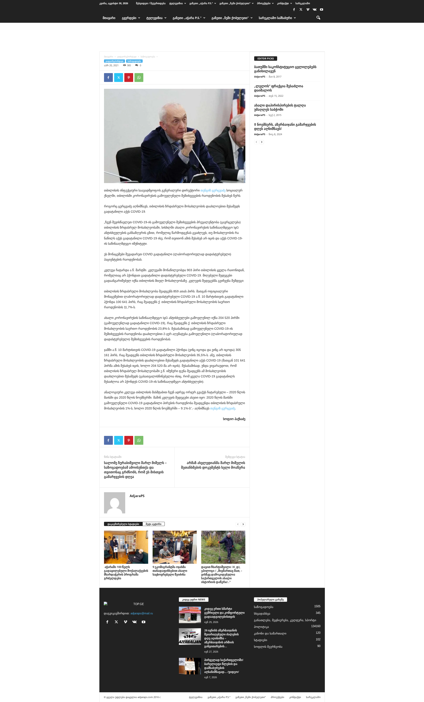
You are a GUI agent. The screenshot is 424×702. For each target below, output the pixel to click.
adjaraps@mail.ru (142, 613)
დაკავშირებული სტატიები (123, 524)
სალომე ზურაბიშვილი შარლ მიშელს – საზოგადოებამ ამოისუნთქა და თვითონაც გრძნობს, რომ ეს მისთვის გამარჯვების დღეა (135, 469)
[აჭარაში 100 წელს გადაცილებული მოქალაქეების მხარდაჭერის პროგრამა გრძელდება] (126, 547)
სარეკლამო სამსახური (275, 18)
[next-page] (243, 524)
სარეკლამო (302, 3)
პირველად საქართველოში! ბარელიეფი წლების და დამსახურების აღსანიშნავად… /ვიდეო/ (223, 666)
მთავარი (109, 18)
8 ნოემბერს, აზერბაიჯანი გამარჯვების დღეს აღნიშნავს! (285, 126)
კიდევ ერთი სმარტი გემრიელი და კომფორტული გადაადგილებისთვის (224, 613)
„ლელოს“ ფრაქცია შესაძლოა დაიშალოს (278, 88)
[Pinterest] (128, 77)
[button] (318, 18)
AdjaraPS (137, 496)
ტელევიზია (176, 3)
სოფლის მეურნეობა (268, 646)
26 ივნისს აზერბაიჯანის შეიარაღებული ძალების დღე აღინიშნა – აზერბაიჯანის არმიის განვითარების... (221, 638)
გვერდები (129, 18)
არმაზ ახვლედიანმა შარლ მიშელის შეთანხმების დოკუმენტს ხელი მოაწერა (213, 464)
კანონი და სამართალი (270, 633)
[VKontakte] (314, 10)
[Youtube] (321, 10)
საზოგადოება (148, 56)
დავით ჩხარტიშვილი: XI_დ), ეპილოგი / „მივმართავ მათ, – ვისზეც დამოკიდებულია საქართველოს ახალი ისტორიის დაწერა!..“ (221, 574)
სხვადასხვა (262, 613)
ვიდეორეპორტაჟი (126, 56)
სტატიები (260, 640)
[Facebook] (294, 10)
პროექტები (264, 3)
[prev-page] (238, 524)
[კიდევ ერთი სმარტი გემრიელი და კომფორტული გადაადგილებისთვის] (190, 615)
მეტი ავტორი (153, 524)
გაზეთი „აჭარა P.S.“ (201, 3)
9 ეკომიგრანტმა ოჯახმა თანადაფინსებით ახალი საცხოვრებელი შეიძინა (170, 570)
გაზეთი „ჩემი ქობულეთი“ (235, 3)
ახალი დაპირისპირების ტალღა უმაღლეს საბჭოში (280, 107)
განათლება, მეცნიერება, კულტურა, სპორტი (285, 620)
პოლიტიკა (261, 626)
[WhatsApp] (138, 77)
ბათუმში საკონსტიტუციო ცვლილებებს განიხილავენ (285, 68)
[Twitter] (301, 10)
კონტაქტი (283, 3)
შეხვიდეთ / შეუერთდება (151, 3)
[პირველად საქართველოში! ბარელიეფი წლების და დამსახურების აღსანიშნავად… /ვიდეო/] (190, 666)
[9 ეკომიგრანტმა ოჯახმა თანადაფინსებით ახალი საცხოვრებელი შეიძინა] (175, 547)
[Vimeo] (307, 10)
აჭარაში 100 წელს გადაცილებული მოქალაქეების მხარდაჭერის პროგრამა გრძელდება (126, 572)
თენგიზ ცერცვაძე (213, 190)
